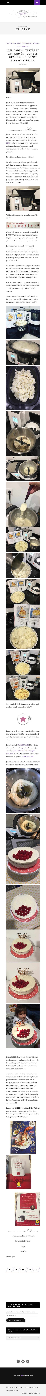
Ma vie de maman (14, 43)
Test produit (23, 46)
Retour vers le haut (29, 1393)
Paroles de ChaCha (31, 43)
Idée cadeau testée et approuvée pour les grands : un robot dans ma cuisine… (23, 55)
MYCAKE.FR (28, 756)
